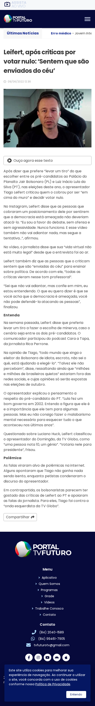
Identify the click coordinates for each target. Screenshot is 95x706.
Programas (49, 590)
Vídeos (49, 602)
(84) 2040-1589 (51, 632)
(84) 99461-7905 (51, 639)
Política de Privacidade (52, 684)
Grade (49, 596)
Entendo (76, 694)
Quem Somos (49, 584)
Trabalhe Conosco (49, 608)
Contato (49, 614)
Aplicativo (49, 577)
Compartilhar (18, 517)
